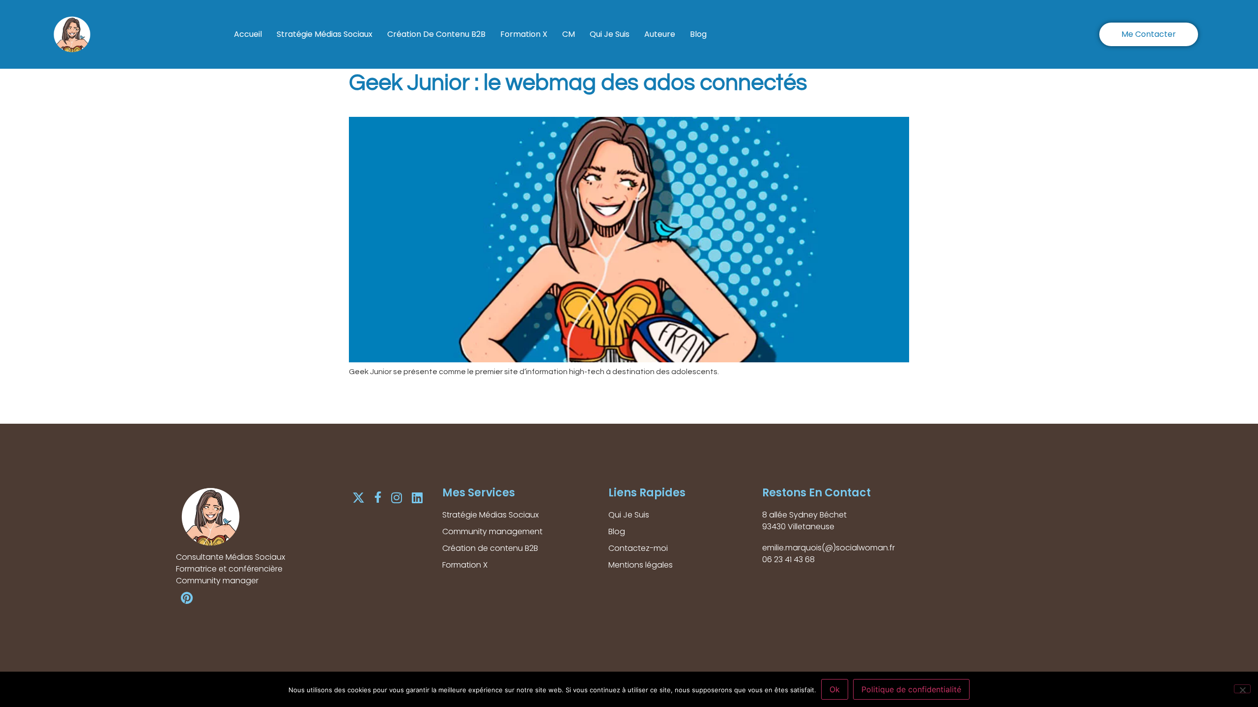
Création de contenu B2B (436, 34)
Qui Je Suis (609, 34)
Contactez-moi (638, 548)
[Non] (1242, 688)
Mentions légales (640, 565)
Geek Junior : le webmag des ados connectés (578, 83)
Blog (698, 34)
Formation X (523, 34)
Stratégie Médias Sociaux (324, 34)
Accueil (248, 34)
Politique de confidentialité (911, 689)
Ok (834, 689)
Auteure (659, 34)
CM (568, 34)
